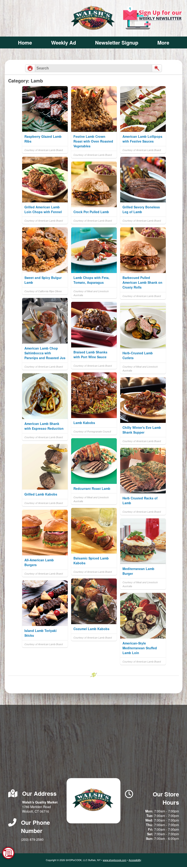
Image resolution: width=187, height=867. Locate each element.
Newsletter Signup (116, 42)
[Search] (157, 68)
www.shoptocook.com (114, 860)
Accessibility (135, 860)
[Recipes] (30, 68)
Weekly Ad (63, 42)
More (163, 42)
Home (25, 42)
